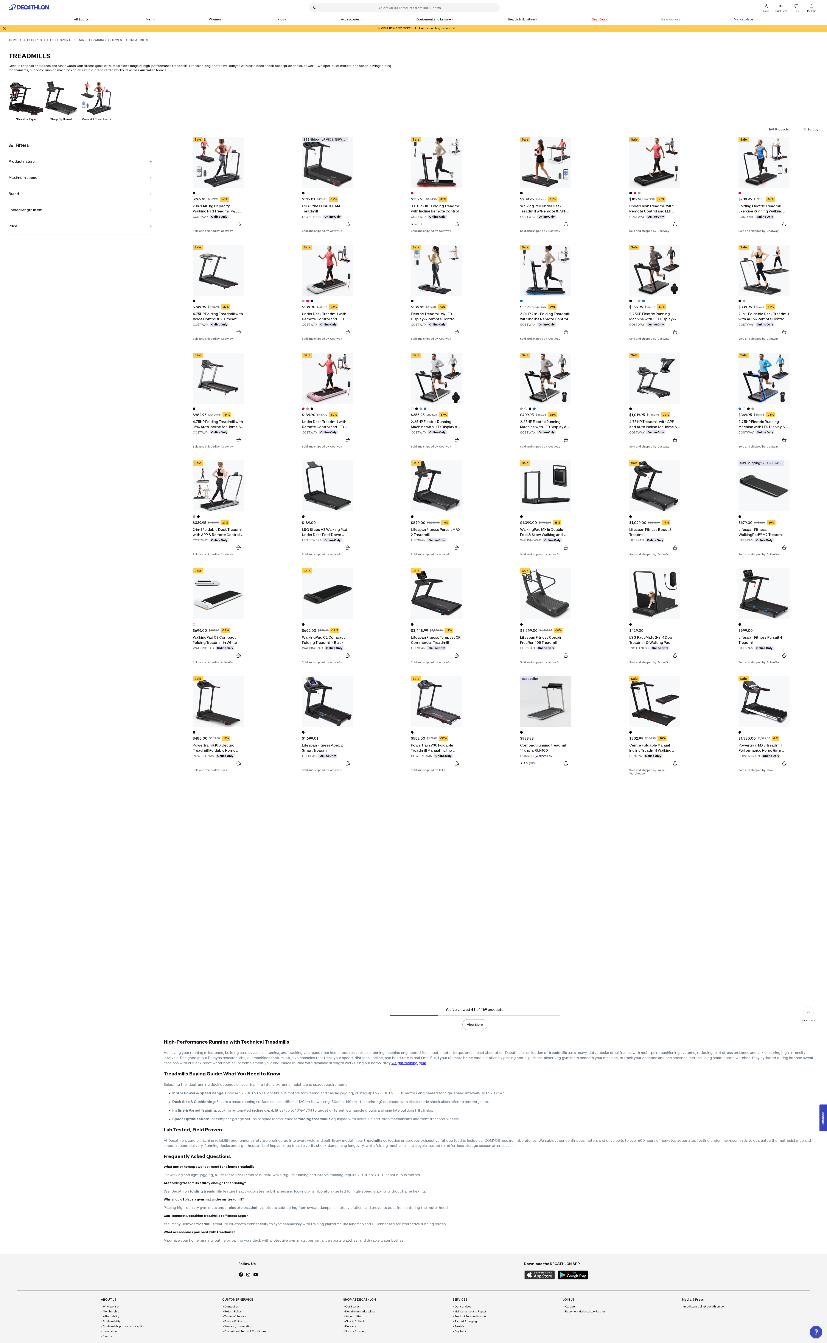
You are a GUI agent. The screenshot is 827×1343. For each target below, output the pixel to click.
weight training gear (409, 1063)
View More (475, 1024)
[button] (816, 1332)
